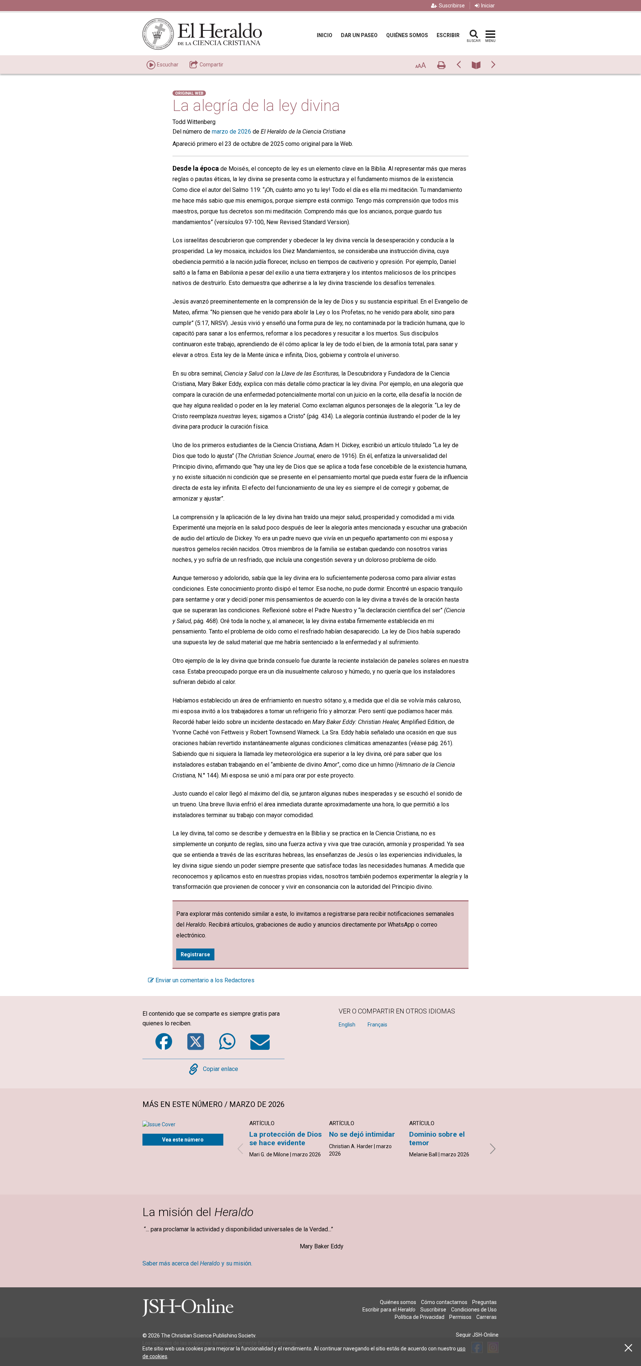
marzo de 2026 (231, 131)
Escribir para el (388, 1310)
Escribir (448, 35)
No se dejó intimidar (362, 1134)
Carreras (486, 1317)
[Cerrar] (628, 1348)
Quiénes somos (407, 35)
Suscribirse (452, 6)
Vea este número (183, 1140)
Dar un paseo (359, 35)
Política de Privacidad (419, 1317)
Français (377, 1025)
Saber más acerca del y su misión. (197, 1263)
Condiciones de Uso (474, 1310)
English (347, 1025)
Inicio (324, 35)
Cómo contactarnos (444, 1302)
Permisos (460, 1317)
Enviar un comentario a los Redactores (204, 980)
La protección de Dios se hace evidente (285, 1138)
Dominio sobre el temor (437, 1138)
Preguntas (484, 1302)
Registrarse (195, 954)
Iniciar (488, 6)
